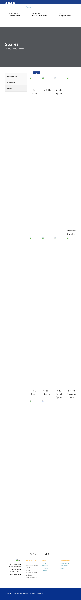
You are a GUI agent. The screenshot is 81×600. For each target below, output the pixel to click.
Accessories (64, 566)
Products (45, 568)
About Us (45, 566)
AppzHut (40, 593)
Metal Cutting (64, 563)
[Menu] (75, 23)
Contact (45, 571)
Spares (62, 568)
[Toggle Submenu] (23, 76)
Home (7, 48)
